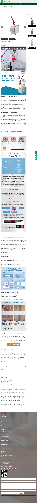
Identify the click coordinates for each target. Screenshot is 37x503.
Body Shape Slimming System (5, 436)
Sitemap (25, 500)
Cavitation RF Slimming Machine (5, 437)
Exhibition (28, 3)
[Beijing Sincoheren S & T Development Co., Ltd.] (7, 1)
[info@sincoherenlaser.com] (36, 152)
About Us (9, 3)
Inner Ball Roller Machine (4, 447)
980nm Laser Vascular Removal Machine (6, 455)
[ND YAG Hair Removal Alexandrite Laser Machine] (32, 21)
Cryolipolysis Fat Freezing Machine (6, 448)
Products (5, 3)
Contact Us (33, 3)
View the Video (7, 41)
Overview (3, 45)
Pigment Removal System (9, 6)
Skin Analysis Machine (4, 451)
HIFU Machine (3, 435)
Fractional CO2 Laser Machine (5, 443)
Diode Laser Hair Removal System (6, 433)
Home (1, 3)
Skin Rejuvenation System (4, 440)
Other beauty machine (4, 456)
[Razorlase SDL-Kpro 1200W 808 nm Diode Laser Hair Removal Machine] (32, 31)
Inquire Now (4, 39)
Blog (19, 3)
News (16, 3)
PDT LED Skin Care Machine (5, 452)
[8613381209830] (36, 154)
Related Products (32, 13)
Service (13, 3)
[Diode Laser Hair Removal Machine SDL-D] (32, 43)
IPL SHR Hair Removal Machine (5, 439)
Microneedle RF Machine (4, 444)
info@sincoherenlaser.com (7, 462)
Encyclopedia (23, 3)
